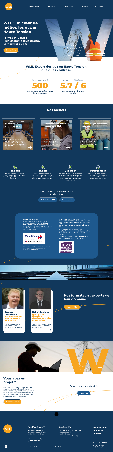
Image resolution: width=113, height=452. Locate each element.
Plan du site (58, 447)
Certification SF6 (36, 427)
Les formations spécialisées (37, 432)
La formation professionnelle (12, 125)
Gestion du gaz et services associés (94, 125)
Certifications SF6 (48, 200)
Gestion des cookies (46, 447)
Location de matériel (66, 434)
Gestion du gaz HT (65, 432)
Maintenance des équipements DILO (71, 430)
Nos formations (34, 6)
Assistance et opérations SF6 (68, 436)
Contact (100, 6)
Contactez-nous (12, 402)
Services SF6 (51, 6)
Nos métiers (11, 50)
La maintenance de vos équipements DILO (55, 125)
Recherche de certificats (36, 434)
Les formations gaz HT (35, 430)
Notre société (69, 6)
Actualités (85, 6)
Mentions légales (33, 447)
